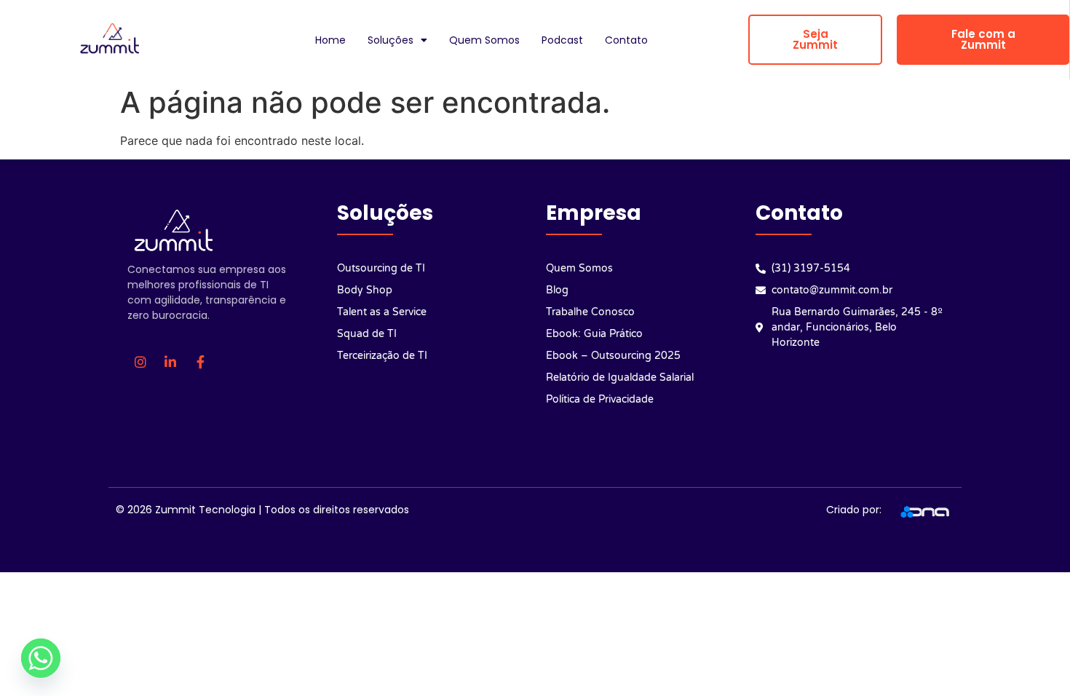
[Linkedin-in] (170, 362)
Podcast (562, 40)
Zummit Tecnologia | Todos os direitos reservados (282, 509)
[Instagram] (140, 362)
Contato (626, 40)
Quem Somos (484, 40)
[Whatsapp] (40, 658)
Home (330, 40)
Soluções (390, 40)
